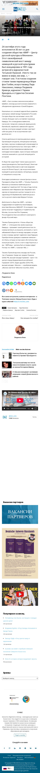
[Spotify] (20, 748)
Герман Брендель (12, 308)
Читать (34, 417)
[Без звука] (32, 409)
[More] (11, 289)
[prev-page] (3, 381)
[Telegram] (26, 282)
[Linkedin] (7, 282)
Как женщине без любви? (29, 318)
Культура (9, 13)
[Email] (34, 282)
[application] (20, 400)
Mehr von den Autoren (23, 349)
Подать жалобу (20, 735)
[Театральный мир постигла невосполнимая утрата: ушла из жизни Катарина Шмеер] (7, 365)
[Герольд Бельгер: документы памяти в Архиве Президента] (7, 355)
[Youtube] (36, 748)
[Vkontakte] (30, 282)
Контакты (20, 757)
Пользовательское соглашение (22, 755)
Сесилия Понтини (31, 310)
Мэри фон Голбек (19, 310)
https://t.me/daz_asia (21, 301)
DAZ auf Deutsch (29, 757)
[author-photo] (20, 335)
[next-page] (6, 381)
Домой (3, 13)
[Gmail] (7, 289)
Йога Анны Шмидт (8, 318)
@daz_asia (13, 416)
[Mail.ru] (4, 289)
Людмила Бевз (6, 33)
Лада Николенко (23, 308)
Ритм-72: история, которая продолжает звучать (21, 659)
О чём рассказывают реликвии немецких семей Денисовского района (25, 374)
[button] (3, 9)
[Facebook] (4, 282)
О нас (9, 755)
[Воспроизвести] (4, 409)
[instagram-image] (20, 439)
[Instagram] (19, 282)
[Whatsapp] (11, 282)
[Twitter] (15, 282)
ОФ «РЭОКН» (20, 759)
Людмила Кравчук (8, 310)
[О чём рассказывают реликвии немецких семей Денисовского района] (7, 374)
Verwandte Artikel (8, 349)
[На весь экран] (36, 409)
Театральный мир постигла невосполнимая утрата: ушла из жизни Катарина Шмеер (24, 365)
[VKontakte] (30, 748)
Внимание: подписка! (9, 757)
